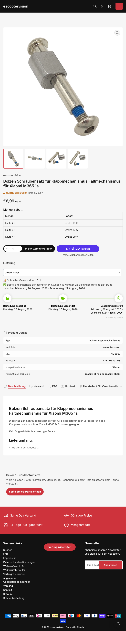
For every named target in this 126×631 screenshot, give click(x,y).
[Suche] (95, 6)
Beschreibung (17, 386)
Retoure (8, 594)
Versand (39, 386)
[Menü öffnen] (119, 6)
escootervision (15, 6)
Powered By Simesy (114, 317)
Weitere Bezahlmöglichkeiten (78, 254)
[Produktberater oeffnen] (118, 623)
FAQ (54, 386)
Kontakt (70, 386)
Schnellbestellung (13, 598)
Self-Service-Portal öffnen (25, 491)
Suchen (7, 549)
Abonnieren (110, 565)
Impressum (9, 558)
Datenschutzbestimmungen (19, 562)
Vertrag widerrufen (14, 574)
